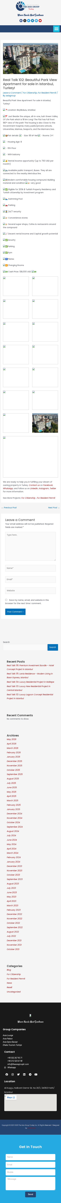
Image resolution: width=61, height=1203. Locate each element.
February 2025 (14, 805)
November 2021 (14, 945)
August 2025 (13, 778)
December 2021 (14, 940)
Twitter (53, 488)
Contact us (34, 485)
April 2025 (11, 796)
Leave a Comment (12, 92)
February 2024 (14, 857)
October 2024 (13, 822)
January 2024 (13, 861)
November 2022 (14, 918)
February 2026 (14, 752)
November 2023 (14, 870)
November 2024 (14, 818)
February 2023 (14, 910)
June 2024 (12, 840)
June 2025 (12, 787)
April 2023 (11, 901)
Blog (9, 970)
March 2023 (12, 905)
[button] (56, 29)
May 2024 (11, 844)
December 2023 (14, 866)
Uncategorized (14, 991)
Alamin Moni (31, 1128)
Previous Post (9, 507)
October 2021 (13, 949)
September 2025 (15, 774)
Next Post (54, 507)
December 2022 (14, 914)
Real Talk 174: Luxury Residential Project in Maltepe (30, 682)
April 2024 (11, 848)
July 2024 (11, 835)
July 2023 (11, 888)
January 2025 (13, 809)
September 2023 (15, 879)
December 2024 (14, 813)
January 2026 (13, 756)
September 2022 (15, 927)
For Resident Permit (47, 92)
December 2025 (14, 761)
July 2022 (11, 936)
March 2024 (12, 853)
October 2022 (13, 923)
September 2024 (15, 827)
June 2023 (12, 892)
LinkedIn (34, 488)
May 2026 (11, 739)
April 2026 (11, 743)
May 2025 (11, 792)
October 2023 (13, 875)
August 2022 (13, 932)
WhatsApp (8, 488)
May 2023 (11, 896)
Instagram (44, 488)
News (9, 983)
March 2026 (12, 748)
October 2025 (13, 770)
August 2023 (13, 883)
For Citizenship (30, 92)
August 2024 (13, 831)
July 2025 (11, 783)
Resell (9, 987)
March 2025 (12, 800)
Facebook (48, 485)
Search (6, 642)
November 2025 (14, 765)
